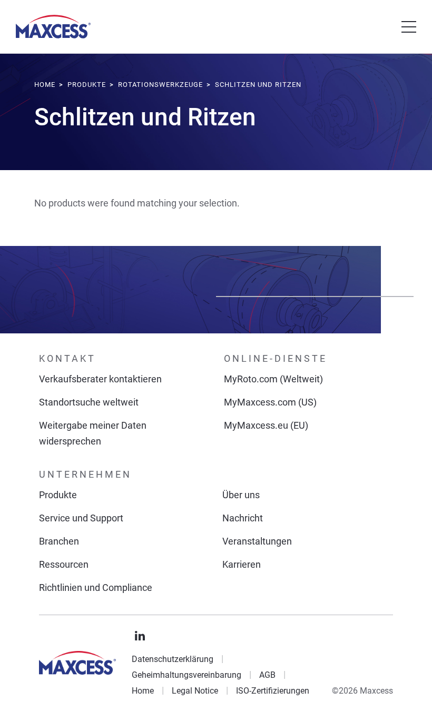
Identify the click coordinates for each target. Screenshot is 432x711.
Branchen (59, 541)
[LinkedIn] (140, 636)
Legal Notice (195, 691)
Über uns (241, 494)
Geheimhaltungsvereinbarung (186, 675)
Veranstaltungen (257, 541)
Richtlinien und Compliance (95, 587)
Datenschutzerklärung (172, 659)
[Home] (53, 26)
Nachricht (242, 518)
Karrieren (241, 564)
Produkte (58, 494)
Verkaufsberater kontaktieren (100, 378)
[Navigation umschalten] (408, 27)
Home (143, 691)
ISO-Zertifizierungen (272, 691)
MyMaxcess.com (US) (270, 402)
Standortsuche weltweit (89, 402)
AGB (267, 675)
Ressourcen (64, 564)
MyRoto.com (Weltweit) (273, 378)
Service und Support (81, 518)
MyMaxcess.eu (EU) (266, 425)
